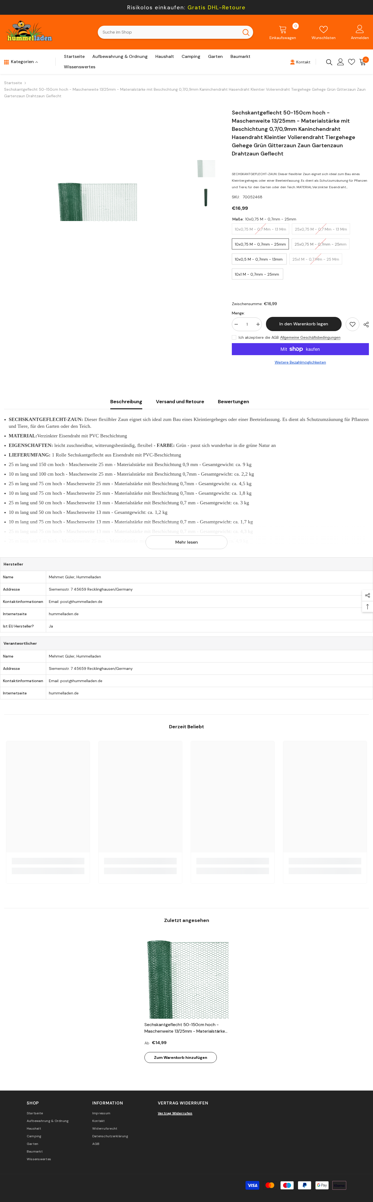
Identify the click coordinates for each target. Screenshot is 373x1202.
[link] (48, 861)
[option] (96, 200)
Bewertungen (233, 401)
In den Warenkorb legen (303, 324)
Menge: (238, 313)
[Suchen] (175, 32)
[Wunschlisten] (351, 61)
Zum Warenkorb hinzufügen (180, 1057)
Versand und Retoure (180, 401)
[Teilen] (364, 324)
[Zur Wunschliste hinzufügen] (352, 324)
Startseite (13, 82)
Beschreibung (126, 401)
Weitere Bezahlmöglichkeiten (300, 362)
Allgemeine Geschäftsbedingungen (310, 337)
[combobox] (168, 32)
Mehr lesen (186, 542)
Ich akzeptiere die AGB (259, 337)
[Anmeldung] (340, 61)
